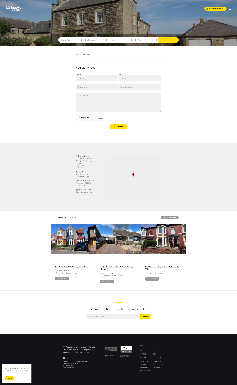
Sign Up (145, 316)
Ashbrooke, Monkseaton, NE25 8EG (71, 266)
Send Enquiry (118, 126)
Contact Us (144, 361)
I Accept (9, 378)
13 (139, 252)
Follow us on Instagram (85, 192)
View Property (62, 278)
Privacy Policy (158, 361)
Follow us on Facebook (85, 190)
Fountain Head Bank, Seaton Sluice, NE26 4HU (116, 268)
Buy (154, 350)
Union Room (72, 367)
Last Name (122, 74)
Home (77, 54)
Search (168, 40)
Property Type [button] (65, 40)
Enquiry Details (81, 92)
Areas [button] (112, 40)
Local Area (143, 357)
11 (94, 252)
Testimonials (157, 357)
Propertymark (145, 371)
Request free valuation (215, 8)
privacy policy (23, 370)
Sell (154, 354)
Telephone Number (124, 83)
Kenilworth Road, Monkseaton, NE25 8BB (162, 268)
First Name (79, 74)
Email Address (80, 83)
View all (170, 217)
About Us (143, 354)
